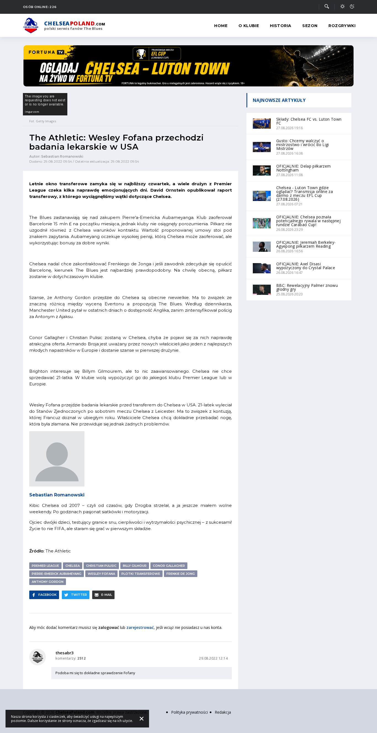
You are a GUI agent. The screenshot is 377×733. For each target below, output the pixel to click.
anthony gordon (47, 582)
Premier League (45, 566)
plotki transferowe (140, 574)
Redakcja (223, 712)
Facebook (47, 595)
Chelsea (72, 566)
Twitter (79, 595)
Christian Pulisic (101, 566)
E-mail (106, 595)
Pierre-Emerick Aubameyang (56, 574)
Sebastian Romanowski (56, 495)
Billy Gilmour (135, 566)
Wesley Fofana (101, 574)
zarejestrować (140, 627)
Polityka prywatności (189, 712)
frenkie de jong (180, 574)
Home (220, 25)
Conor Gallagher (169, 566)
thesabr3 (64, 652)
